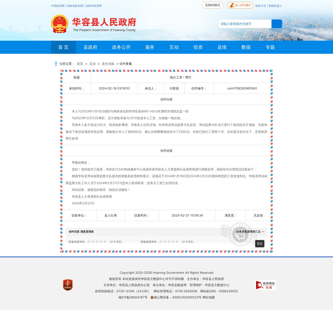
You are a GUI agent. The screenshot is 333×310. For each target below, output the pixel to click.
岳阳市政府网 (94, 5)
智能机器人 (275, 5)
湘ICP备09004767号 (133, 297)
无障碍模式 (212, 5)
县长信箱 (108, 64)
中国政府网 (58, 5)
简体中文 (261, 5)
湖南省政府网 (75, 5)
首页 (80, 64)
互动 (92, 64)
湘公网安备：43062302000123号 (178, 297)
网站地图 (209, 297)
